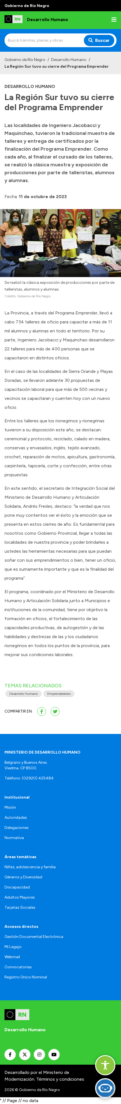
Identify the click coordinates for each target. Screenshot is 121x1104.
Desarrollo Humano (68, 59)
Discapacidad (17, 887)
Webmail (12, 957)
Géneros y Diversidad (23, 877)
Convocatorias (18, 967)
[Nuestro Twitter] (24, 1054)
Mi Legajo (13, 946)
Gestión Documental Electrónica (34, 936)
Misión (10, 807)
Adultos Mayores (20, 897)
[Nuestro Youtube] (54, 1054)
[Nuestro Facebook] (10, 1054)
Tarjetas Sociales (20, 907)
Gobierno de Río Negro (25, 59)
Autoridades (16, 817)
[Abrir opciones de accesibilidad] (105, 1065)
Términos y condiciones (60, 1079)
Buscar (102, 40)
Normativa (14, 837)
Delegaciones (17, 827)
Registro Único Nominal (26, 977)
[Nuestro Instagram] (39, 1054)
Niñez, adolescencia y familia (30, 867)
